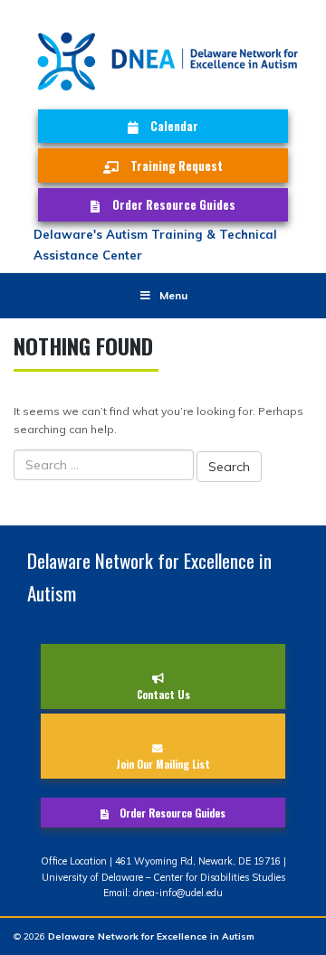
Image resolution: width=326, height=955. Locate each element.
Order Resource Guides (173, 204)
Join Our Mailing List (163, 763)
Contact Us (163, 694)
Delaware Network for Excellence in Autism (151, 936)
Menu (173, 295)
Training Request (176, 165)
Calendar (174, 126)
